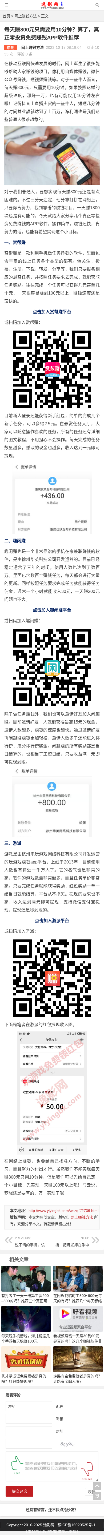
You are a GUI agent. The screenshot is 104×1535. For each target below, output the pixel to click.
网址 (59, 1431)
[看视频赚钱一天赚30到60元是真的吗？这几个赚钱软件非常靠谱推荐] (78, 1318)
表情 (91, 1492)
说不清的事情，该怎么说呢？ (39, 1241)
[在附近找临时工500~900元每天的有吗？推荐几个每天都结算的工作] (78, 1278)
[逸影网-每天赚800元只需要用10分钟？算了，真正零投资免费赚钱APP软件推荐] (52, 7)
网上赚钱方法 (25, 16)
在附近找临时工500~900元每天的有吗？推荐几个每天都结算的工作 (77, 1300)
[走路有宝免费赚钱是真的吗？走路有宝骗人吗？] (78, 1359)
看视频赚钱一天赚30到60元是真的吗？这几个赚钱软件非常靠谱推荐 (77, 1341)
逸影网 (48, 1525)
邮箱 (59, 1419)
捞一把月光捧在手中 (72, 1241)
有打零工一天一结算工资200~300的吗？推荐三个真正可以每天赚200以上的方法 (25, 1300)
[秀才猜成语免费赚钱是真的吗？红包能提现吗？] (26, 1359)
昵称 (59, 1406)
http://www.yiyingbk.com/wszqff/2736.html (63, 1210)
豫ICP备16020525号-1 (76, 1525)
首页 (6, 16)
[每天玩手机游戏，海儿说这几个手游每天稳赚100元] (26, 1318)
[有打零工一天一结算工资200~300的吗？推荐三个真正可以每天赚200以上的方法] (26, 1278)
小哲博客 (46, 1531)
